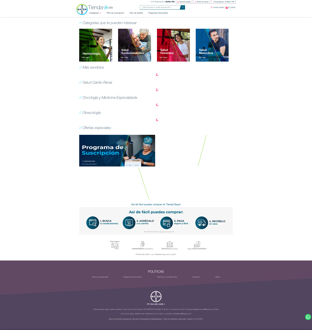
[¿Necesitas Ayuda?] (308, 317)
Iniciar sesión (218, 7)
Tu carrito (232, 7)
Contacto (196, 277)
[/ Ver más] (95, 45)
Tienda (95, 7)
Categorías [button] (94, 13)
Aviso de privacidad (100, 277)
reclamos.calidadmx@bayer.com (178, 314)
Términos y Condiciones (167, 277)
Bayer (217, 277)
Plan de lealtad (136, 13)
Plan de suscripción (115, 13)
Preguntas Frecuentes (158, 13)
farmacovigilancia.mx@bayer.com (200, 309)
